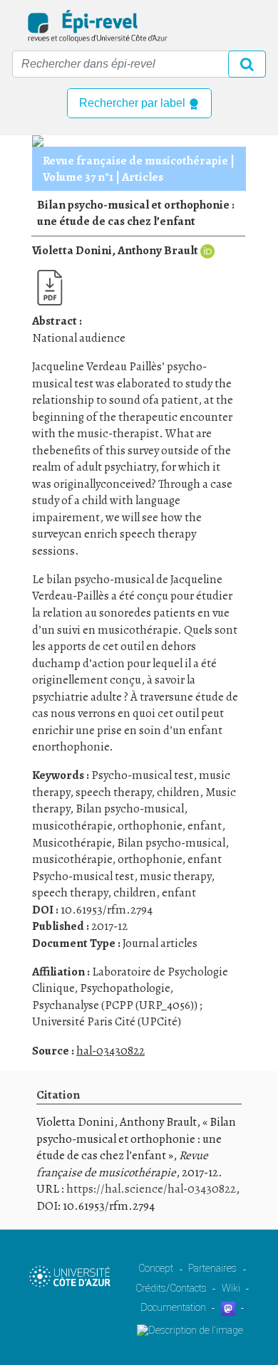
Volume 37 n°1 (78, 177)
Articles (142, 177)
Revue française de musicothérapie (135, 160)
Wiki (231, 1288)
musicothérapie (72, 825)
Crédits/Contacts (171, 1288)
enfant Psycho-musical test (127, 867)
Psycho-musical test (142, 775)
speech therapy (113, 792)
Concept (155, 1268)
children (178, 792)
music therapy (175, 876)
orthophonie (150, 825)
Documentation (173, 1307)
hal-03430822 (110, 1050)
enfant (204, 825)
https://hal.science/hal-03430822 (151, 1189)
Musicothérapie (71, 843)
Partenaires (212, 1268)
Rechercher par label (133, 103)
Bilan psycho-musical (130, 808)
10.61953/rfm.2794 (107, 909)
